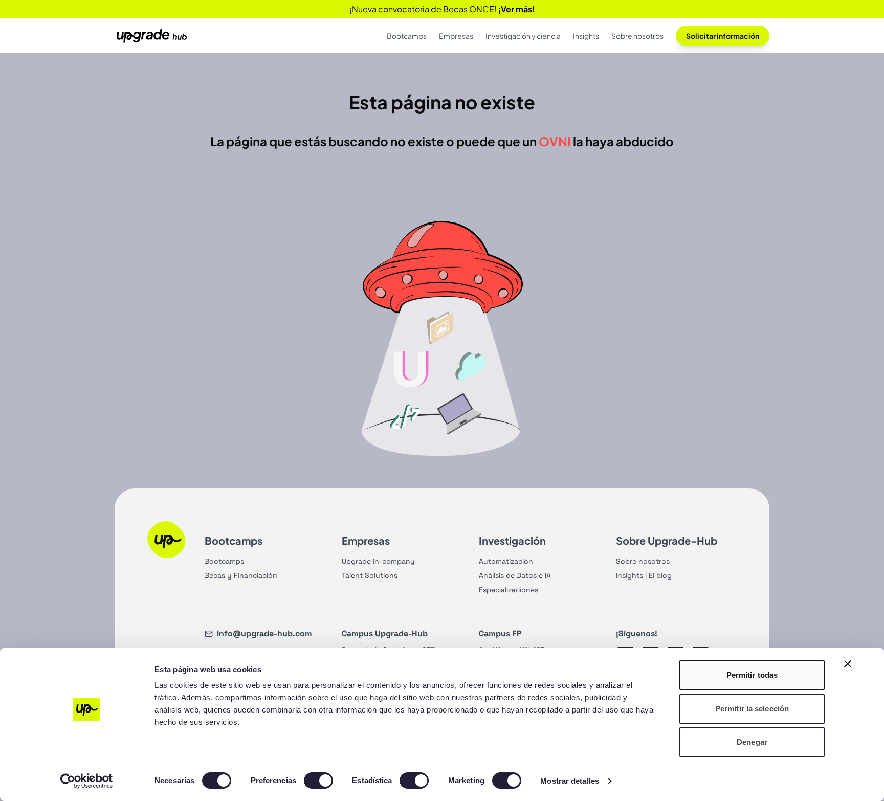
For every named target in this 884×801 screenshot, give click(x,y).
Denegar (752, 742)
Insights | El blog (644, 575)
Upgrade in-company (378, 561)
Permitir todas (752, 675)
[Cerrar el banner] (847, 664)
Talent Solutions (369, 575)
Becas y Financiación (241, 575)
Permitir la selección (752, 708)
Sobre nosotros (643, 561)
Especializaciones (508, 589)
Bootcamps (224, 561)
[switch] (318, 780)
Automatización (506, 561)
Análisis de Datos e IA (515, 575)
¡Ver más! (516, 9)
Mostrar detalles (569, 780)
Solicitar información (722, 35)
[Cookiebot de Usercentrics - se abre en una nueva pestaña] (86, 781)
